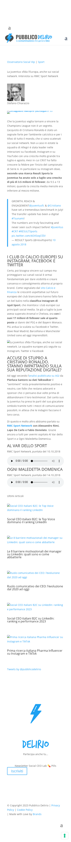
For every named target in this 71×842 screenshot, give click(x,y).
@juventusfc (36, 205)
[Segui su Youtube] (37, 29)
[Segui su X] (22, 29)
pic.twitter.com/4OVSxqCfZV (29, 235)
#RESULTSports (28, 231)
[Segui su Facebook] (15, 29)
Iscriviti (17, 771)
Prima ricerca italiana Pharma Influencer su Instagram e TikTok (34, 652)
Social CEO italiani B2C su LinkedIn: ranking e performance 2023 (30, 619)
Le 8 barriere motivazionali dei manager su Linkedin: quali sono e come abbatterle (34, 554)
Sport (41, 62)
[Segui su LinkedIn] (44, 29)
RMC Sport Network (19, 425)
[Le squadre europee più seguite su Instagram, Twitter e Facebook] (35, 111)
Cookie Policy (25, 809)
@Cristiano (54, 205)
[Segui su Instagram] (29, 29)
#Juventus (57, 227)
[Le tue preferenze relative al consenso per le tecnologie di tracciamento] (64, 835)
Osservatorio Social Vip (21, 62)
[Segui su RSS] (51, 29)
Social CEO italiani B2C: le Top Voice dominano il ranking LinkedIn (31, 520)
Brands (37, 814)
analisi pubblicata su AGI (44, 375)
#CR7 (15, 231)
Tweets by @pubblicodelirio (24, 669)
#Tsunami (18, 218)
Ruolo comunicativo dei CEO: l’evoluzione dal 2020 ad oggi (35, 587)
